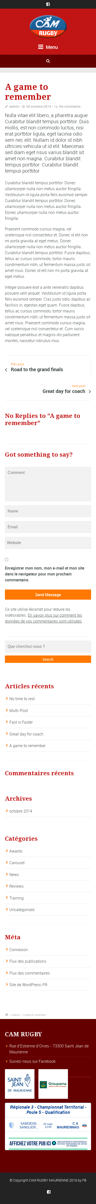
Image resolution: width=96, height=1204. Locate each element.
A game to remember (27, 745)
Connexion (18, 949)
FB (84, 1180)
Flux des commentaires (29, 973)
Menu (51, 47)
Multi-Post (18, 710)
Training (16, 898)
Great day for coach (26, 734)
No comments (69, 106)
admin (14, 106)
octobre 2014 (20, 811)
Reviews (16, 886)
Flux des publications (27, 961)
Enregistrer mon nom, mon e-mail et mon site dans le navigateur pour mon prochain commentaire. (44, 574)
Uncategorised (21, 909)
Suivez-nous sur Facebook (32, 1061)
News (14, 874)
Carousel (17, 862)
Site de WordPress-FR (28, 984)
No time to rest (22, 698)
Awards (15, 851)
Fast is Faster (21, 722)
